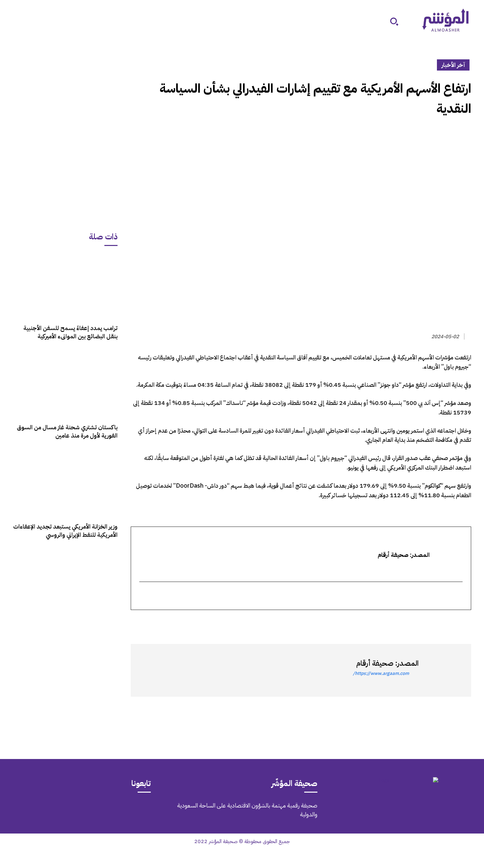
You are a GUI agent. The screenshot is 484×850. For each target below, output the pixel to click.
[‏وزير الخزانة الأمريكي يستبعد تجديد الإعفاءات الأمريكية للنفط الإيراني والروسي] (65, 484)
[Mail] (103, 810)
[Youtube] (48, 810)
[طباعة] (419, 621)
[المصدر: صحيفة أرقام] (441, 670)
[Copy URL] (404, 621)
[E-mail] (458, 596)
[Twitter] (464, 621)
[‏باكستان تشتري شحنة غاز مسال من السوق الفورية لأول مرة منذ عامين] (65, 384)
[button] (394, 21)
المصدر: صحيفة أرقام (387, 663)
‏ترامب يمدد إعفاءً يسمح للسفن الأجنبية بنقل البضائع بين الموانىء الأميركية (70, 332)
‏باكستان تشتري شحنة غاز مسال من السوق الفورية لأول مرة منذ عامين (67, 431)
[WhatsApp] (449, 621)
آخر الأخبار (453, 64)
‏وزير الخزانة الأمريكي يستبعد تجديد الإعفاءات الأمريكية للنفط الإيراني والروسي (65, 530)
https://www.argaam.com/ (381, 673)
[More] (388, 621)
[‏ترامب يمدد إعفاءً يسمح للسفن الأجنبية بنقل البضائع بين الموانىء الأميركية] (65, 285)
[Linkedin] (434, 621)
